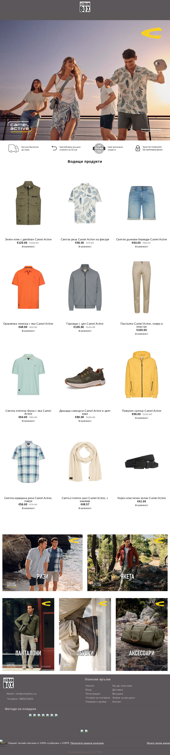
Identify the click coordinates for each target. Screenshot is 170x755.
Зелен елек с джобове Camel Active (28, 239)
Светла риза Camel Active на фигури (85, 239)
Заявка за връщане (123, 697)
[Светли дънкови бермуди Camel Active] (142, 203)
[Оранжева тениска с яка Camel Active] (28, 287)
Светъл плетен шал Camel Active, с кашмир (85, 500)
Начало (90, 685)
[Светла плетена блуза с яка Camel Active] (28, 375)
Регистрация (93, 693)
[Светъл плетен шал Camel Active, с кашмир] (85, 462)
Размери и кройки (96, 701)
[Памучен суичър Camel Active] (142, 375)
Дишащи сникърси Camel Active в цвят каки (85, 412)
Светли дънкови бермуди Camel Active (141, 239)
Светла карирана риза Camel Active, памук (28, 500)
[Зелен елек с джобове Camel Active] (28, 203)
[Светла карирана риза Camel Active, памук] (28, 462)
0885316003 (26, 698)
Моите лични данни (158, 743)
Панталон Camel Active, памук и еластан (142, 325)
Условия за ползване (98, 697)
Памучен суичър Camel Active (141, 410)
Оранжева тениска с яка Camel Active (28, 323)
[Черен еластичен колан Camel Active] (142, 462)
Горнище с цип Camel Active (85, 323)
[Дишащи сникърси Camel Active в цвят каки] (85, 375)
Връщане (117, 693)
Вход (88, 689)
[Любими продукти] (81, 16)
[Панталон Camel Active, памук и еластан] (142, 287)
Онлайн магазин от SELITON (85, 752)
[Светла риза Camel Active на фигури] (85, 203)
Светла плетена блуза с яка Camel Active (28, 412)
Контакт (116, 701)
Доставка (117, 689)
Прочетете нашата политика (87, 743)
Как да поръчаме (122, 685)
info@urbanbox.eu (26, 693)
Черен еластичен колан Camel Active (141, 498)
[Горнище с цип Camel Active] (85, 287)
